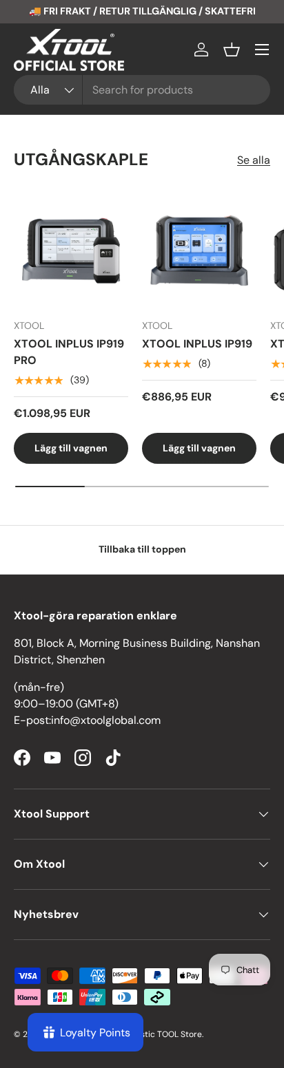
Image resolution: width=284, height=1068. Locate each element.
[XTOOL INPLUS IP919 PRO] (71, 250)
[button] (231, 49)
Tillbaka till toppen (142, 549)
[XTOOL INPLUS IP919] (199, 250)
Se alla (253, 160)
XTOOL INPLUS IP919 (197, 344)
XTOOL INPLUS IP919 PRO (69, 352)
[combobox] (142, 90)
